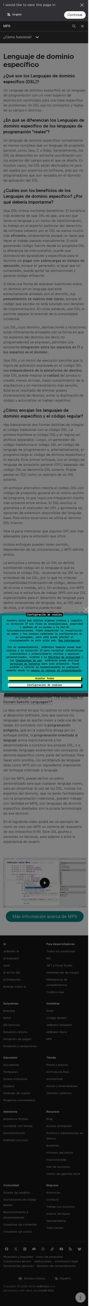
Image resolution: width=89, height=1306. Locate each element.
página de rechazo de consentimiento (56, 670)
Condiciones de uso (29, 660)
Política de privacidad (64, 657)
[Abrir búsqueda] (74, 26)
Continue (74, 15)
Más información (69, 640)
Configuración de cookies (44, 685)
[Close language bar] (82, 5)
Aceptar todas (44, 678)
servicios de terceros (25, 663)
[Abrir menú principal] (82, 26)
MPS (6, 26)
